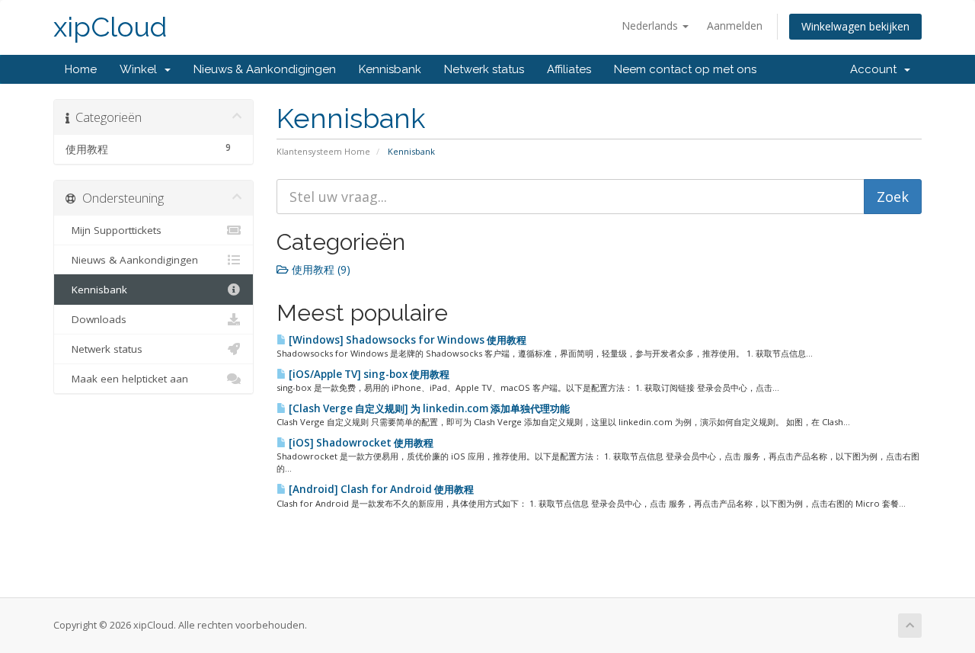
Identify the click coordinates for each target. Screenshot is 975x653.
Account (876, 69)
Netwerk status (484, 69)
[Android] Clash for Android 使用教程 (380, 489)
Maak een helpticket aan (127, 379)
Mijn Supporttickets (113, 230)
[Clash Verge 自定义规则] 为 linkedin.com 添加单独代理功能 (428, 408)
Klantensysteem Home (323, 151)
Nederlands (651, 25)
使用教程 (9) (319, 269)
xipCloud (110, 27)
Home (81, 69)
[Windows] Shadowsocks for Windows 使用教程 (406, 340)
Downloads (96, 319)
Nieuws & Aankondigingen (264, 69)
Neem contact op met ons (685, 69)
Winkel (141, 69)
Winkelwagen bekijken (855, 26)
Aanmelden (734, 25)
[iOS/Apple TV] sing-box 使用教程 (367, 374)
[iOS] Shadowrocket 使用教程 (359, 443)
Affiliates (569, 69)
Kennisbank (390, 69)
